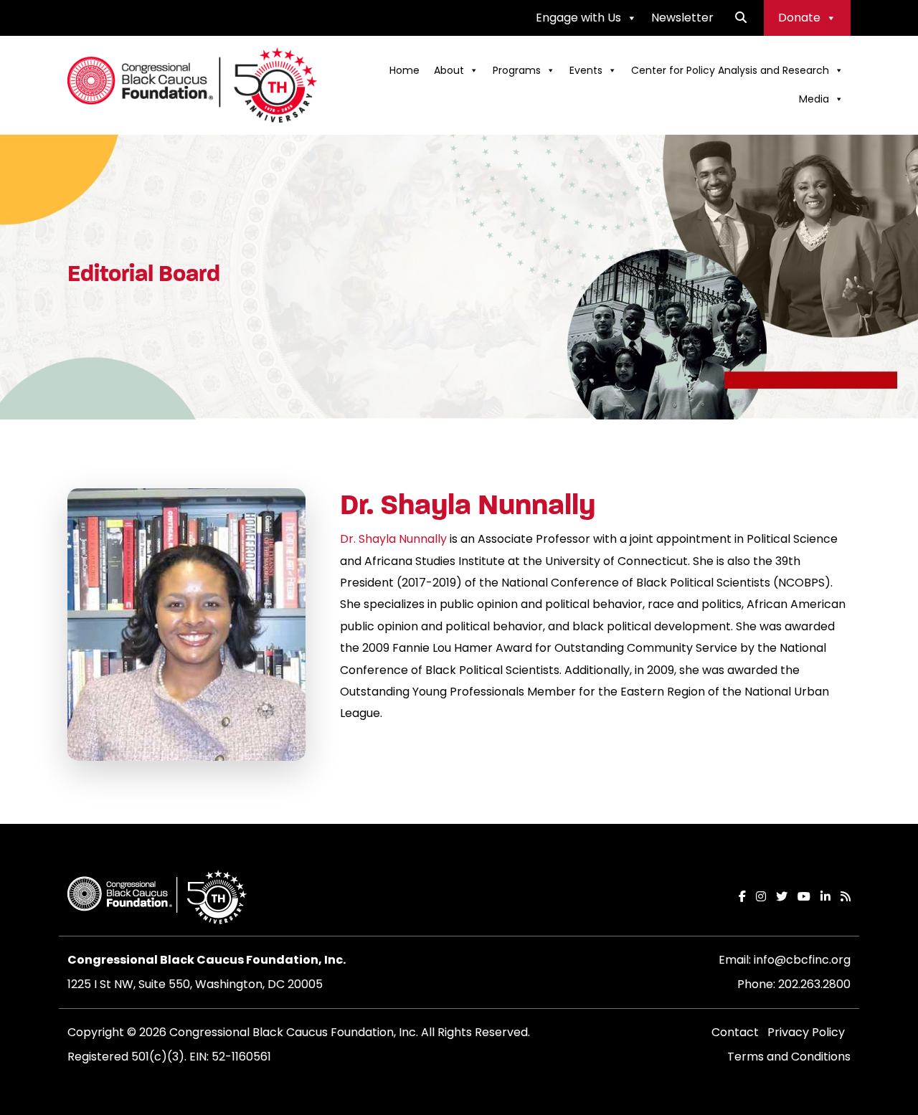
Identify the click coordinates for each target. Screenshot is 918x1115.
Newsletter (682, 17)
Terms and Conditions (789, 1056)
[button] (741, 17)
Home (404, 70)
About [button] (449, 70)
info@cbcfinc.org (802, 960)
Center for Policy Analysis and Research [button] (730, 70)
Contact (735, 1032)
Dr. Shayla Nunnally (393, 539)
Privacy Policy (806, 1032)
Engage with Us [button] (578, 17)
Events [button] (585, 70)
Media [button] (814, 99)
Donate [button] (799, 17)
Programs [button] (517, 70)
